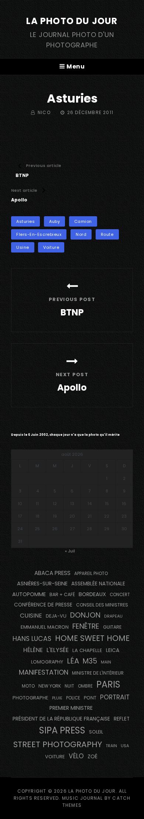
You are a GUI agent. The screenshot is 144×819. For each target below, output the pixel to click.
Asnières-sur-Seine (42, 583)
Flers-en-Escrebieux (38, 234)
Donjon (85, 615)
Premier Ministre (71, 708)
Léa (73, 661)
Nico (44, 112)
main (106, 662)
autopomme (29, 594)
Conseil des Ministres (102, 605)
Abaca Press (52, 573)
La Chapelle (87, 650)
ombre (85, 686)
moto (28, 686)
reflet (122, 718)
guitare (112, 627)
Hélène (33, 650)
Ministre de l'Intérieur (98, 673)
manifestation (43, 672)
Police (73, 698)
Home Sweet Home (92, 638)
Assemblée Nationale (98, 583)
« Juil (70, 551)
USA (125, 746)
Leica (112, 650)
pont (90, 698)
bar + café (62, 594)
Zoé (92, 756)
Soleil (96, 732)
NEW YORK (49, 686)
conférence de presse (43, 604)
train (111, 746)
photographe (30, 697)
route (107, 234)
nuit (69, 686)
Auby (54, 221)
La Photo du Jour (71, 21)
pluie (57, 698)
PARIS (108, 684)
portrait (115, 697)
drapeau (113, 616)
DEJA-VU (56, 616)
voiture (51, 247)
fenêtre (85, 626)
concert (120, 595)
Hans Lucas (32, 638)
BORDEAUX (92, 594)
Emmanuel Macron (45, 627)
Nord (81, 234)
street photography (57, 744)
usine (22, 247)
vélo (76, 756)
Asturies (25, 221)
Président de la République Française (61, 718)
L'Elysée (58, 650)
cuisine (31, 615)
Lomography (47, 662)
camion (83, 221)
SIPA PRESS (62, 730)
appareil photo (91, 573)
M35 (90, 661)
